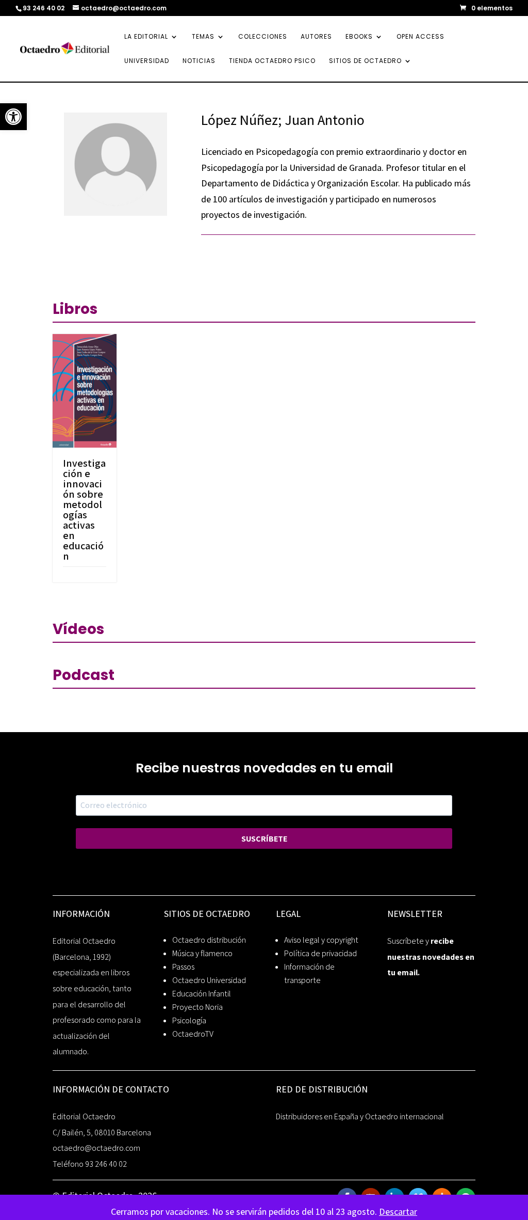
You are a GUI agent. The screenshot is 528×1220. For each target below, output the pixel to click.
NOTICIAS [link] (199, 61)
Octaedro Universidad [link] (209, 980)
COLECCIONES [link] (262, 37)
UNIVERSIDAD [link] (146, 61)
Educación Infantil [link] (201, 993)
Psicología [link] (189, 1020)
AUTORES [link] (316, 37)
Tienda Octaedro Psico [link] (272, 61)
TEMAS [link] (203, 37)
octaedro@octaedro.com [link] (96, 1148)
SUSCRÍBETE (264, 838)
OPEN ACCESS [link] (420, 37)
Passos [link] (183, 966)
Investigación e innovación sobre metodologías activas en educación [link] (84, 509)
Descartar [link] (398, 1211)
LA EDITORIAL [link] (146, 37)
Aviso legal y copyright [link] (321, 939)
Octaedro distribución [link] (209, 939)
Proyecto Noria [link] (197, 1007)
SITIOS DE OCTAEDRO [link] (365, 61)
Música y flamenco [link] (202, 953)
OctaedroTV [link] (192, 1033)
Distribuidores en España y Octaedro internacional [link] (360, 1116)
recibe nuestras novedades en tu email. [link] (430, 957)
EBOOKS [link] (359, 37)
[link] (13, 116)
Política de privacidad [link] (320, 953)
